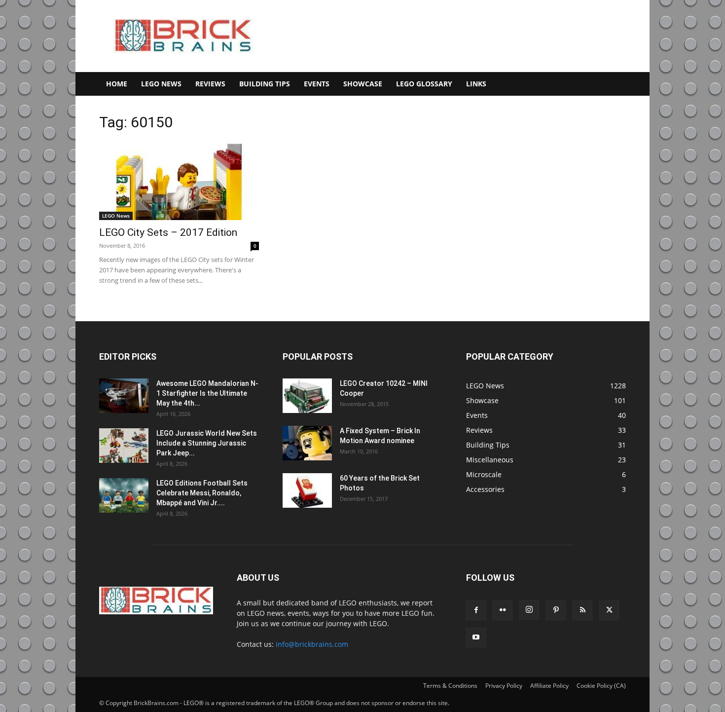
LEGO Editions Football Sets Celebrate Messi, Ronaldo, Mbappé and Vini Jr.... (202, 493)
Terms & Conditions (450, 685)
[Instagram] (529, 610)
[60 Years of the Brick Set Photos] (307, 490)
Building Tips (264, 83)
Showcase (362, 83)
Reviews (210, 83)
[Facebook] (476, 610)
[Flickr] (502, 610)
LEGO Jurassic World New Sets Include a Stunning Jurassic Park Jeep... (206, 443)
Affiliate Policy (549, 685)
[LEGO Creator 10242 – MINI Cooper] (307, 395)
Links (476, 83)
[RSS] (582, 610)
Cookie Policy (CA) (601, 685)
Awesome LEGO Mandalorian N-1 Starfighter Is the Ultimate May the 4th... (207, 393)
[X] (609, 610)
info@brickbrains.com (312, 644)
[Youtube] (476, 637)
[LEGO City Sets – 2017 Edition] (179, 180)
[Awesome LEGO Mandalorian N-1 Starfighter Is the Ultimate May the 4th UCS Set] (123, 395)
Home (116, 83)
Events (316, 83)
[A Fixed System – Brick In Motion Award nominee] (307, 443)
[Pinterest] (556, 610)
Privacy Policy (503, 685)
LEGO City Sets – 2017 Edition (168, 232)
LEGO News (161, 83)
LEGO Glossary (424, 83)
